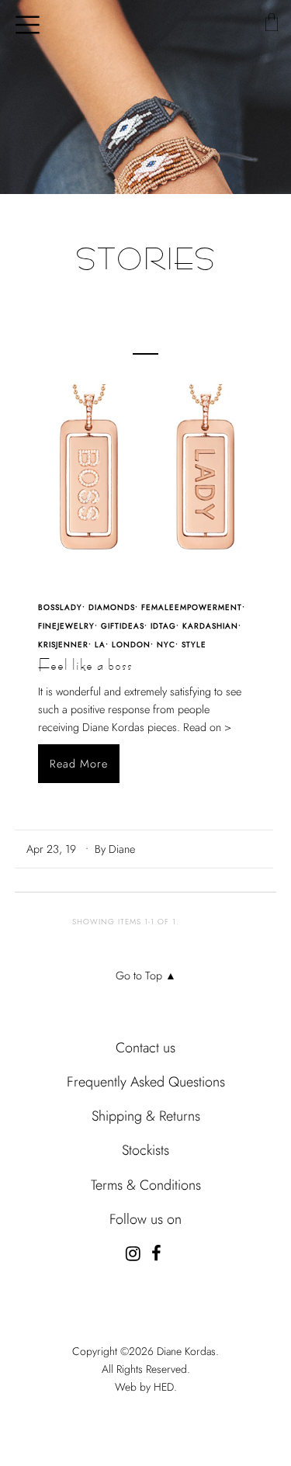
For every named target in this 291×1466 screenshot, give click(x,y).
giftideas (122, 626)
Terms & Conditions (146, 1185)
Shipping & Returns (146, 1116)
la (100, 644)
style (194, 644)
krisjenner (63, 644)
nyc (166, 644)
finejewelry (66, 626)
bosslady (60, 607)
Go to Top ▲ (146, 975)
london (131, 644)
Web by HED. (146, 1387)
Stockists (145, 1150)
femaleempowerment (191, 607)
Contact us (145, 1048)
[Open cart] (271, 23)
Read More (79, 763)
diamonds (111, 607)
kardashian (210, 626)
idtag (163, 626)
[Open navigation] (22, 23)
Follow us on (145, 1219)
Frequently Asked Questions (146, 1082)
